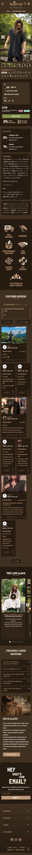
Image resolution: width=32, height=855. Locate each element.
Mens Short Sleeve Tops (19, 11)
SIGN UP (16, 798)
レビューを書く (24, 322)
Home (8, 11)
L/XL (9, 100)
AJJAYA (14, 847)
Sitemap (22, 847)
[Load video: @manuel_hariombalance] (13, 596)
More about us (12, 754)
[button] (2, 3)
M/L (5, 100)
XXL (13, 100)
